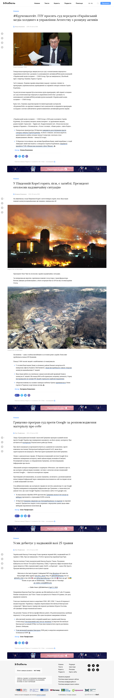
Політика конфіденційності (67, 682)
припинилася (61, 382)
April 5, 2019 (53, 587)
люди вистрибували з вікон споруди (58, 368)
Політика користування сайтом (68, 679)
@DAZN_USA (18, 578)
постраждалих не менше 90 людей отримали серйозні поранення (40, 379)
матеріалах (27, 442)
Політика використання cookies (68, 684)
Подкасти (67, 3)
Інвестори (72, 667)
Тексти (47, 3)
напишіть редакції (41, 694)
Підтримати (105, 3)
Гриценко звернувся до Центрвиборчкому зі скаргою (43, 501)
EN (89, 3)
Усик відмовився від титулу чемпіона (37, 621)
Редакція (72, 664)
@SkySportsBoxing (42, 578)
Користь (57, 3)
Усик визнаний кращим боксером (28, 630)
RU (92, 3)
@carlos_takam (40, 576)
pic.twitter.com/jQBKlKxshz (43, 583)
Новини (37, 3)
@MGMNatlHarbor (57, 576)
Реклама (72, 669)
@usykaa (56, 573)
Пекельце (79, 3)
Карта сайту (73, 672)
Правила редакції (64, 677)
